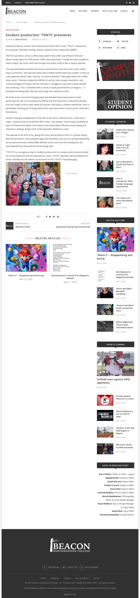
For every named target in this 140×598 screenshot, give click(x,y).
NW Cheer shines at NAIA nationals (124, 446)
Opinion (95, 11)
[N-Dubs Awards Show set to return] (105, 400)
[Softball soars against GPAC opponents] (115, 363)
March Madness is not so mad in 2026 (124, 414)
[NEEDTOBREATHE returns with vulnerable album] (105, 326)
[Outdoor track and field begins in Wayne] (105, 432)
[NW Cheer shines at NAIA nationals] (105, 448)
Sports (124, 11)
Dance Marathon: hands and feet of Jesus (125, 164)
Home (8, 22)
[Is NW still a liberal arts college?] (105, 134)
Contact (18, 3)
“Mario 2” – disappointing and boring (26, 275)
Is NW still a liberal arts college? (125, 131)
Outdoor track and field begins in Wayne (125, 431)
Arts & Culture (109, 11)
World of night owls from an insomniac (123, 148)
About (8, 3)
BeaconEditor (21, 39)
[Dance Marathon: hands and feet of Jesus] (105, 165)
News (72, 11)
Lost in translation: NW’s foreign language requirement (124, 182)
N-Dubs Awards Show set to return (125, 397)
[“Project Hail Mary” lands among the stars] (105, 309)
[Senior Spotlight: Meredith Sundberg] (105, 292)
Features (83, 11)
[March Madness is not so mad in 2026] (105, 415)
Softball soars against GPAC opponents (113, 381)
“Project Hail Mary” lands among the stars (125, 308)
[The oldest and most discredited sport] (105, 202)
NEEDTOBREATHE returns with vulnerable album (124, 325)
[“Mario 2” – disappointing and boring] (26, 258)
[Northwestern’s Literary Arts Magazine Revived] (70, 258)
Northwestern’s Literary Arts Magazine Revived (70, 277)
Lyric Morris (71, 173)
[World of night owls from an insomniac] (105, 149)
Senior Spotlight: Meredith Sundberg (124, 291)
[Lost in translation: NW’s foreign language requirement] (105, 182)
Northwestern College (35, 3)
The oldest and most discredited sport (124, 201)
